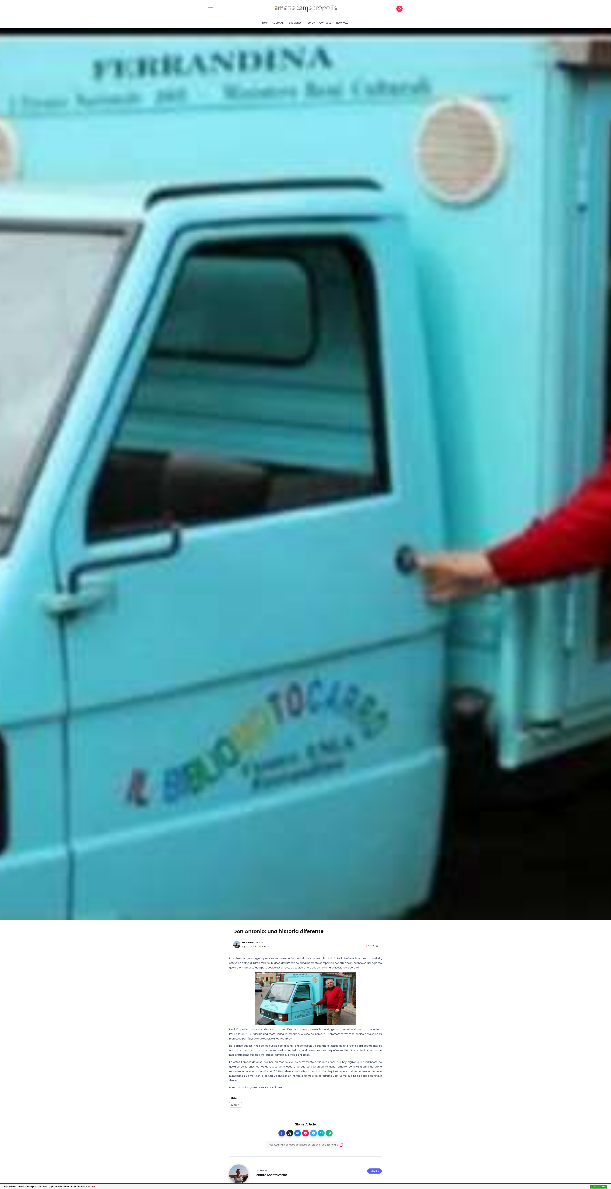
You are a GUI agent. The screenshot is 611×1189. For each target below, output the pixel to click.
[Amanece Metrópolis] (305, 8)
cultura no (236, 1105)
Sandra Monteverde (252, 942)
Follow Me (374, 1171)
